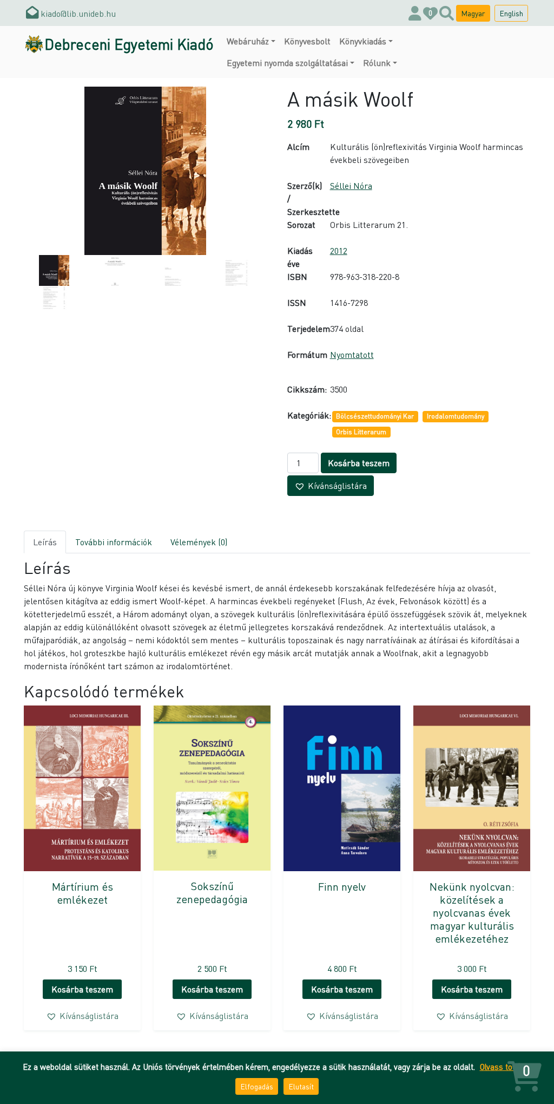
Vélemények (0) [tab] (198, 541)
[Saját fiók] (414, 13)
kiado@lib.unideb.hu (77, 13)
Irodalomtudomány (455, 416)
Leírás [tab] (45, 541)
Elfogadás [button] (256, 1086)
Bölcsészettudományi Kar (375, 416)
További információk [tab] (113, 541)
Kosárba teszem (359, 462)
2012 (338, 250)
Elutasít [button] (301, 1086)
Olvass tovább (504, 1066)
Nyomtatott (352, 354)
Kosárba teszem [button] (82, 989)
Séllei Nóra (351, 185)
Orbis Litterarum (361, 432)
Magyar (473, 13)
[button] (330, 485)
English (511, 13)
